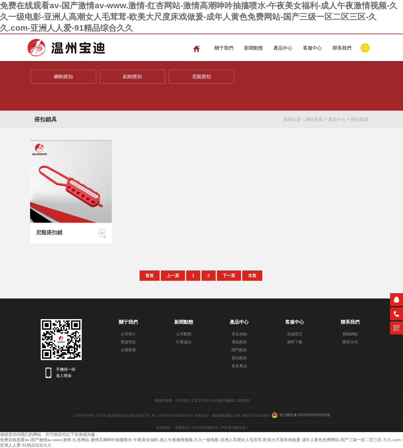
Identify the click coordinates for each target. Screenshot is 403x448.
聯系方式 (350, 342)
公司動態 (183, 334)
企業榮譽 (128, 350)
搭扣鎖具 (359, 119)
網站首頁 (314, 119)
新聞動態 (253, 48)
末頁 (252, 275)
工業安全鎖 (200, 400)
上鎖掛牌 (242, 400)
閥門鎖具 (239, 350)
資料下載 (294, 342)
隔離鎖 (230, 400)
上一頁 (173, 275)
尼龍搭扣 (201, 76)
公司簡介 (128, 334)
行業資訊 (183, 342)
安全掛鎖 (239, 334)
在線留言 (294, 334)
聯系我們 (341, 48)
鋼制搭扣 (63, 76)
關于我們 (223, 48)
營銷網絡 (350, 334)
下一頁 (229, 275)
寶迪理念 (128, 342)
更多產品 (239, 366)
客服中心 (312, 48)
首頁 (149, 275)
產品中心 (282, 48)
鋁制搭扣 (132, 76)
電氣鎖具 (239, 342)
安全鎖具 (183, 400)
